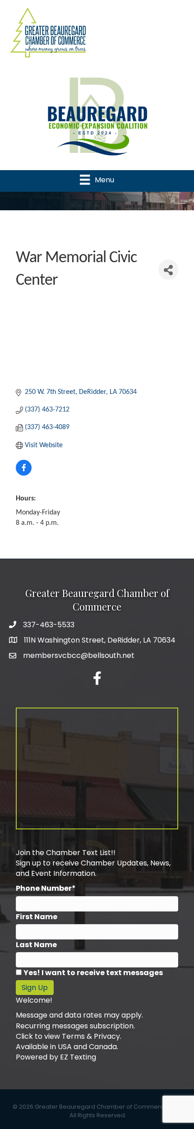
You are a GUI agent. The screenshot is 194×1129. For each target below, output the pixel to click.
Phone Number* (46, 888)
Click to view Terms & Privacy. (68, 1036)
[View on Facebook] (24, 473)
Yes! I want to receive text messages (93, 972)
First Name (36, 917)
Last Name (36, 944)
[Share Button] (168, 269)
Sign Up (35, 987)
